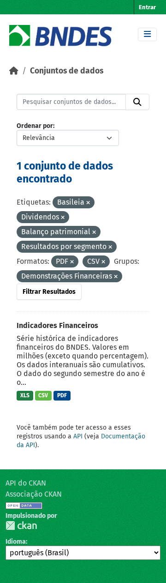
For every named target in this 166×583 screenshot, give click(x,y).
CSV (43, 395)
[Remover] (88, 203)
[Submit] (137, 102)
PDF (62, 395)
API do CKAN (26, 483)
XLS (25, 395)
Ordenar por (35, 126)
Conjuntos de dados (66, 71)
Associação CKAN (34, 494)
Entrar (147, 7)
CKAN (21, 525)
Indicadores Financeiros (57, 325)
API (78, 436)
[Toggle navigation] (147, 34)
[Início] (13, 71)
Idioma (16, 542)
